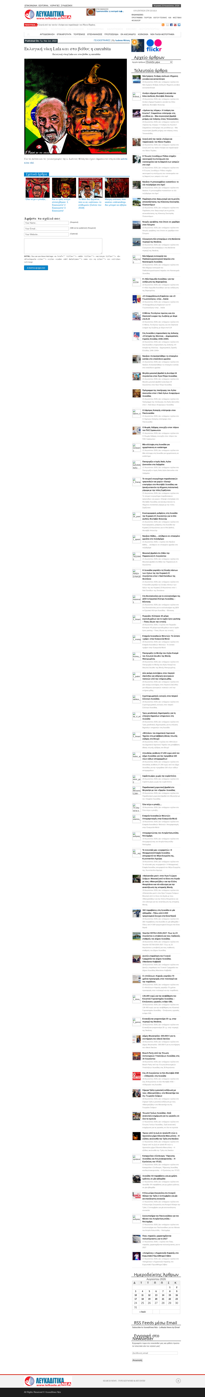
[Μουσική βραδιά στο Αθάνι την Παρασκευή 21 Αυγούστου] (136, 559)
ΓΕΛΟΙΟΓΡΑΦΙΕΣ (102, 40)
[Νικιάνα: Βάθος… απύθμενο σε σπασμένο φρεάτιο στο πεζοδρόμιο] (136, 542)
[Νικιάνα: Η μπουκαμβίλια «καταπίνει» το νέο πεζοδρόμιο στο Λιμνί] (136, 189)
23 (177, 1299)
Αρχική (34, 34)
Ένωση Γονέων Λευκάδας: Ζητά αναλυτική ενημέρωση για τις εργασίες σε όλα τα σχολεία (160, 1116)
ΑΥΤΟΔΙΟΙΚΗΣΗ (47, 34)
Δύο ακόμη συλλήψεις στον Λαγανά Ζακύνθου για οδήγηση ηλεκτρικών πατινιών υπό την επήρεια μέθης (158, 676)
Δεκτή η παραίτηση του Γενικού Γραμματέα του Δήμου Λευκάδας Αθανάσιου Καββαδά (156, 959)
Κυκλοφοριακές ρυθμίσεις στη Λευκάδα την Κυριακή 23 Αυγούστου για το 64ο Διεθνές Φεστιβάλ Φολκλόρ (159, 516)
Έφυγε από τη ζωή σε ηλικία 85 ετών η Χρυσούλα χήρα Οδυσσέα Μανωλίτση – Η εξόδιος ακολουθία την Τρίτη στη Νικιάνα (161, 1136)
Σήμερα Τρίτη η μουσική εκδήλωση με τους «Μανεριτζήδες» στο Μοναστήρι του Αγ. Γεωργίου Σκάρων (160, 1093)
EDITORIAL (44, 5)
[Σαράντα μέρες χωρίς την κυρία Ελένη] (136, 782)
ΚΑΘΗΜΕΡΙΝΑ (95, 29)
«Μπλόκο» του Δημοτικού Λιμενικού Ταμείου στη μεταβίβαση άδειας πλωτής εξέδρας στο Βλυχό (159, 736)
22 (170, 1299)
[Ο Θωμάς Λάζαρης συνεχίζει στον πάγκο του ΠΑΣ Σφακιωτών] (136, 434)
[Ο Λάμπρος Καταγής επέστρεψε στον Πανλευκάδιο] (136, 417)
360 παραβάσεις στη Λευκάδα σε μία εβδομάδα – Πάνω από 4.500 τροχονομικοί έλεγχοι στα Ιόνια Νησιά (159, 913)
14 (163, 1295)
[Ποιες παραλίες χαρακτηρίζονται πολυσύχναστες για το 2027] (136, 1243)
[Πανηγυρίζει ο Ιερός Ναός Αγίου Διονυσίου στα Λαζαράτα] (136, 468)
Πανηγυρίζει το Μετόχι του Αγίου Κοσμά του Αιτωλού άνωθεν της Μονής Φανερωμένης (160, 656)
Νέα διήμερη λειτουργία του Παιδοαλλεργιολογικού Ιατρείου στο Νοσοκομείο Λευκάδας (158, 259)
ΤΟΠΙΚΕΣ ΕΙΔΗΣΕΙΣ (37, 29)
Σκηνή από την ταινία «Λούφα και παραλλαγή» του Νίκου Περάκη (66, 25)
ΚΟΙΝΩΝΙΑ (143, 34)
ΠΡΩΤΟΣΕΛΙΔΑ (111, 34)
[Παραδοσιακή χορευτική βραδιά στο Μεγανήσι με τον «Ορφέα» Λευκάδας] (136, 794)
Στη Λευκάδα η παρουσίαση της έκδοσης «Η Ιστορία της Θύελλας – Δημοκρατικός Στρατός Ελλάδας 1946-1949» (160, 336)
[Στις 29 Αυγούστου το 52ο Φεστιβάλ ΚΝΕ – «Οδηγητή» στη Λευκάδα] (136, 1080)
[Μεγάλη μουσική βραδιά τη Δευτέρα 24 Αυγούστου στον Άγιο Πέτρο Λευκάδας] (136, 380)
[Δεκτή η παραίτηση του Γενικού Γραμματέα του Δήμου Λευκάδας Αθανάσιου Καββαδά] (136, 963)
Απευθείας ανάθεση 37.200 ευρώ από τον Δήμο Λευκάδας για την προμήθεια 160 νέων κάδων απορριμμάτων (161, 756)
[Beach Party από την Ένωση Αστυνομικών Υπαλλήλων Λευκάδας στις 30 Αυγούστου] (136, 1060)
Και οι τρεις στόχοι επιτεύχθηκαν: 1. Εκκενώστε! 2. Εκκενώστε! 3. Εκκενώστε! (61, 205)
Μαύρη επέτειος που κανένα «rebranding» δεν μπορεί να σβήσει (115, 202)
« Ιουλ (142, 1312)
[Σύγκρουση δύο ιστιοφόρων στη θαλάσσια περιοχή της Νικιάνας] (136, 246)
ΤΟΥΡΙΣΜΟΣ (79, 34)
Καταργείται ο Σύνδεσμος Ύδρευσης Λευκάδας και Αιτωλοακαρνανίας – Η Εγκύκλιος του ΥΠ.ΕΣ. (158, 1159)
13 (156, 1295)
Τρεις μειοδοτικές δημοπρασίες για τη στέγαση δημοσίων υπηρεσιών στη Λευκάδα (159, 716)
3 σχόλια (160, 627)
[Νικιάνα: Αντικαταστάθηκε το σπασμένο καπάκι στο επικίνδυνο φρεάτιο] (136, 363)
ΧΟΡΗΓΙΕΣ (55, 5)
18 (142, 1299)
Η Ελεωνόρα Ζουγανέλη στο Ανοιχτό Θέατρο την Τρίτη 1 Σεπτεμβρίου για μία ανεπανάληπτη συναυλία (159, 1196)
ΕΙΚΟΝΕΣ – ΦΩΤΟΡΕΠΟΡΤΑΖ (143, 29)
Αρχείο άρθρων (138, 62)
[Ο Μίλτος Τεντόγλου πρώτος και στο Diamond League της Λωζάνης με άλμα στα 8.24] (136, 320)
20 (156, 1299)
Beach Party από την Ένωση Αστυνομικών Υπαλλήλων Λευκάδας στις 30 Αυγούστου (161, 1056)
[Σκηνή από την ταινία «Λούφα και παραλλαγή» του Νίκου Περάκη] (136, 146)
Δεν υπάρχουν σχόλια (161, 85)
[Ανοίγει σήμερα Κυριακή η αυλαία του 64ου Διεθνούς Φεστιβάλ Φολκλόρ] (136, 100)
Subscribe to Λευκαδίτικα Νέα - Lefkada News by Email (156, 1327)
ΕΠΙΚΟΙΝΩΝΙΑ (31, 5)
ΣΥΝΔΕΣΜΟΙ (66, 5)
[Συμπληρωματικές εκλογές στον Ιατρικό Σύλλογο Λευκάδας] (136, 702)
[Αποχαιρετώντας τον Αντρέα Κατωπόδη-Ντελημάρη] (136, 839)
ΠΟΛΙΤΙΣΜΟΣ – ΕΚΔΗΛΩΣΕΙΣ (67, 29)
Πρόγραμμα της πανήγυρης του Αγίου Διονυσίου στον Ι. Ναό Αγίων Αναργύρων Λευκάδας (161, 393)
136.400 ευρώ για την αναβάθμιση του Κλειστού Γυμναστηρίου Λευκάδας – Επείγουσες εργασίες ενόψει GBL (159, 999)
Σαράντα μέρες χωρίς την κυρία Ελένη (159, 776)
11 (142, 1295)
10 (136, 1295)
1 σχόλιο (160, 545)
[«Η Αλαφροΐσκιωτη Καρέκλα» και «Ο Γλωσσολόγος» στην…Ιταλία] (136, 303)
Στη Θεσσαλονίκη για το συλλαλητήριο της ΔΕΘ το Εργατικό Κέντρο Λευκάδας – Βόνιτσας (161, 599)
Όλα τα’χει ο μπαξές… (37, 199)
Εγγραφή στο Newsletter (145, 1337)
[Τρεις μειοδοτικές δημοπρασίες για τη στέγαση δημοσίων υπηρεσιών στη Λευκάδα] (136, 719)
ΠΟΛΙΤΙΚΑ (168, 29)
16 (177, 1295)
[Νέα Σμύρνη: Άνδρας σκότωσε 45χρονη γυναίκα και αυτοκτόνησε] (136, 83)
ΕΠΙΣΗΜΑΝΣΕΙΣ (102, 9)
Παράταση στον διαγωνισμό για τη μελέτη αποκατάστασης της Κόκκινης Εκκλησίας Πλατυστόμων (160, 202)
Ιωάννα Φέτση (122, 40)
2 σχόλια (161, 744)
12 (149, 1295)
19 (149, 1299)
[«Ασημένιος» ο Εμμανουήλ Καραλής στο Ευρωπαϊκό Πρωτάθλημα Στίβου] (136, 1260)
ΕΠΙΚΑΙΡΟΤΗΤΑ (64, 34)
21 (163, 1299)
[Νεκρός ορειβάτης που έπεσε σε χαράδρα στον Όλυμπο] (136, 229)
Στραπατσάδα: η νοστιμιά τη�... (110, 11)
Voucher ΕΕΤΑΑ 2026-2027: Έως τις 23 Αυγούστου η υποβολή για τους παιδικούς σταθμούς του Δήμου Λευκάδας (161, 936)
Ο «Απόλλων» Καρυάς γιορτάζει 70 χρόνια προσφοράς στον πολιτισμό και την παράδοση (159, 979)
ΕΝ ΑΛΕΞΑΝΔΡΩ (128, 34)
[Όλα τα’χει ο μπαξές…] (136, 811)
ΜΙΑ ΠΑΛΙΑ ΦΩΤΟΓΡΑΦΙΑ (162, 34)
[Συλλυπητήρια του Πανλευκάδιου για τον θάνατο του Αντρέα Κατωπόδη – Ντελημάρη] (136, 1222)
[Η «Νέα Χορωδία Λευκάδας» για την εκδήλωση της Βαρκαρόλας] (136, 285)
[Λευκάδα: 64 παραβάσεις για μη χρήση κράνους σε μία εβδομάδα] (136, 1183)
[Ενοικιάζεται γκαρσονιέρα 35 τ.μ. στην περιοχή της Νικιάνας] (136, 1025)
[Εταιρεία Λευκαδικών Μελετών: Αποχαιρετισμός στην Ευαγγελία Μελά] (136, 822)
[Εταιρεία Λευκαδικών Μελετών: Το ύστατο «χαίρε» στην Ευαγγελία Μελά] (136, 642)
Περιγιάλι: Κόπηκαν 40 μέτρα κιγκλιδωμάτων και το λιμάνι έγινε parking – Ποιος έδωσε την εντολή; (161, 619)
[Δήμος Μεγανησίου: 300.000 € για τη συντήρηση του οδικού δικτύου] (136, 1043)
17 (136, 1299)
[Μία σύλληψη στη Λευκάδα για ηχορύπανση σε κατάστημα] (136, 451)
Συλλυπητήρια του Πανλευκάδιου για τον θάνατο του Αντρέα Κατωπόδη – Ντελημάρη (160, 1219)
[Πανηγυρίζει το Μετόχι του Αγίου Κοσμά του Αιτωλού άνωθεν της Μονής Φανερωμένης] (136, 659)
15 (170, 1295)
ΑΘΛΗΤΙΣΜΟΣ (115, 29)
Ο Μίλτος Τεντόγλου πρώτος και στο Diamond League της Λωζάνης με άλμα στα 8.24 (159, 316)
